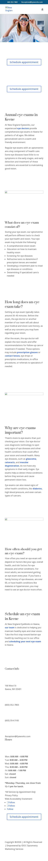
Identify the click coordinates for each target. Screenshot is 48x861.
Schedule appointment (24, 62)
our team (9, 627)
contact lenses (12, 355)
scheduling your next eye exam (25, 641)
